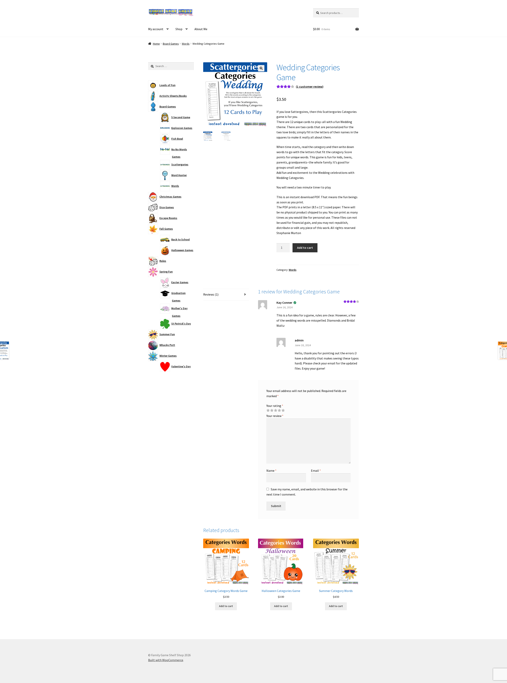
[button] (261, 68)
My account (155, 29)
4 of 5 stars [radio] (279, 410)
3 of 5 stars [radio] (275, 410)
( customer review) (309, 86)
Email (316, 471)
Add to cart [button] (226, 606)
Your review (274, 416)
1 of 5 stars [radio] (268, 410)
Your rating (274, 406)
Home (156, 43)
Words (186, 43)
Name (271, 471)
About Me (200, 29)
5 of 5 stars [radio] (283, 410)
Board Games (171, 43)
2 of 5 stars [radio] (271, 410)
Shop (178, 29)
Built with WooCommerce (165, 660)
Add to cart (305, 248)
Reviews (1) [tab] (210, 294)
